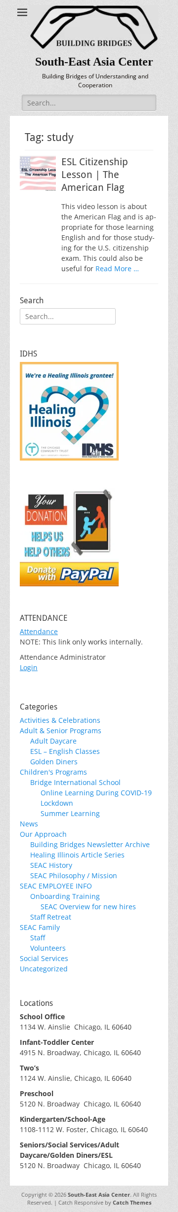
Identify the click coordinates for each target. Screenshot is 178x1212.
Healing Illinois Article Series (77, 854)
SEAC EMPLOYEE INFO (56, 886)
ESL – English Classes (65, 751)
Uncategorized (44, 968)
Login (29, 667)
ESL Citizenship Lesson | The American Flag (94, 174)
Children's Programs (53, 772)
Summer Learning (70, 813)
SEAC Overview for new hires (88, 906)
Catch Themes (132, 1202)
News (29, 823)
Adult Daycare (53, 741)
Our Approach (43, 834)
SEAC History (51, 865)
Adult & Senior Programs (60, 730)
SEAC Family (40, 927)
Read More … (117, 268)
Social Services (44, 958)
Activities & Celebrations (60, 720)
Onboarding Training (65, 896)
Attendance (39, 631)
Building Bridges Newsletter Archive (90, 844)
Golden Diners (54, 761)
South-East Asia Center (94, 61)
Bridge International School (75, 782)
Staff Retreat (50, 917)
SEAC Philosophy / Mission (73, 875)
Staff (37, 937)
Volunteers (48, 948)
